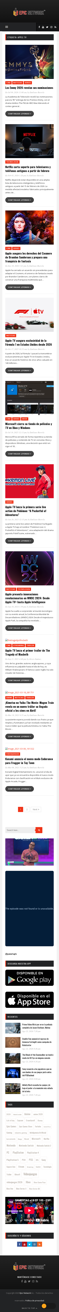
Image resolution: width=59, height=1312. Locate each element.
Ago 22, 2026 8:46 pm (31, 1048)
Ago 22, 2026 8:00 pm (31, 1079)
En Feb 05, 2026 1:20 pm (15, 175)
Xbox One (9, 1188)
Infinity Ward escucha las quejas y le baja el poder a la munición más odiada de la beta (37, 1088)
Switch (38, 1167)
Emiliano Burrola (37, 92)
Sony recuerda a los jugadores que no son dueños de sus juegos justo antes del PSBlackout (36, 1072)
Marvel (26, 1139)
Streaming (18, 645)
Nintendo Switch (26, 1145)
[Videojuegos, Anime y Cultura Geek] (29, 16)
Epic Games (11, 1126)
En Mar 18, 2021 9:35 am (15, 715)
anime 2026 (38, 1114)
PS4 (24, 1159)
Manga (20, 1139)
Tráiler (30, 645)
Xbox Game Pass (40, 1182)
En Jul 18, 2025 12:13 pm (15, 432)
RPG (37, 1160)
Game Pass (47, 1126)
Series (28, 83)
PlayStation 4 (33, 1152)
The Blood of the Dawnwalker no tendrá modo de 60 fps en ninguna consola (37, 1056)
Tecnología (12, 162)
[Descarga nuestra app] (29, 984)
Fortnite (38, 1126)
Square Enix (11, 1166)
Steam (21, 1166)
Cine (8, 83)
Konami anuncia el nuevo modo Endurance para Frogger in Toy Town (29, 761)
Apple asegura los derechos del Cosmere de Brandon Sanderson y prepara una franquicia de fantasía (28, 257)
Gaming (9, 1132)
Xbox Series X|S (34, 1189)
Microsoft (36, 1138)
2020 (8, 1114)
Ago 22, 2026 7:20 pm (31, 1031)
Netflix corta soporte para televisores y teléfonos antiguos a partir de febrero (28, 169)
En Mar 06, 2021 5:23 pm (15, 767)
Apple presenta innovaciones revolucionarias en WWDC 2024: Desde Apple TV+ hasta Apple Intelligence (27, 598)
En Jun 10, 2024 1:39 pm (15, 606)
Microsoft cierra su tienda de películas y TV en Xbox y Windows (28, 426)
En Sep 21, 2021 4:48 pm (15, 659)
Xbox (24, 419)
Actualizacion (17, 1114)
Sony (43, 1160)
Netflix (46, 1138)
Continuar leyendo (19, 114)
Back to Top (29, 1308)
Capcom (20, 1120)
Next (35, 809)
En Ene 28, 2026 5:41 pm (15, 265)
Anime (9, 698)
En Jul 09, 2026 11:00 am (15, 92)
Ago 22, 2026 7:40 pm (31, 1095)
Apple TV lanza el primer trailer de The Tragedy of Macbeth (27, 652)
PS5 (31, 1160)
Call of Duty (10, 1120)
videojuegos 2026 (14, 1182)
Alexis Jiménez (35, 659)
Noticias (17, 83)
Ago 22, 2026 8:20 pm (31, 1061)
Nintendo (11, 1145)
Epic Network (25, 1293)
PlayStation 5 (13, 1159)
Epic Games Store (25, 1126)
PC (8, 1152)
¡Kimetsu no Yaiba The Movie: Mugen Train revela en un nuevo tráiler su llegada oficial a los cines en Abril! (29, 706)
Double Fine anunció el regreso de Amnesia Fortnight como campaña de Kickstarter (36, 1042)
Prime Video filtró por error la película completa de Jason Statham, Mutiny (37, 1026)
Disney (40, 1120)
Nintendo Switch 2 (44, 1145)
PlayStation (18, 1152)
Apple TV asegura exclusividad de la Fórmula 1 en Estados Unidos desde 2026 (28, 342)
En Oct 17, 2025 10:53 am (16, 349)
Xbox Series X (21, 1188)
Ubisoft (17, 1174)
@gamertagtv (11, 953)
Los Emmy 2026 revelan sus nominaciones (29, 88)
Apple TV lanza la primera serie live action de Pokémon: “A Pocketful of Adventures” (25, 511)
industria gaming (21, 1133)
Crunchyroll (30, 1120)
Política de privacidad (34, 1300)
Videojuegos (12, 754)
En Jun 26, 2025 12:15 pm (16, 519)
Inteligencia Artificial (38, 1132)
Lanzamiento (10, 1139)
